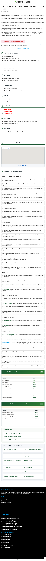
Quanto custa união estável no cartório (9, 523)
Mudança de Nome (28, 460)
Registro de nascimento (7, 320)
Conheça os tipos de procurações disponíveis (10, 524)
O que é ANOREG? (7, 467)
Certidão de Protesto (5, 539)
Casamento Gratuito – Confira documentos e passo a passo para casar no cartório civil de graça (13, 462)
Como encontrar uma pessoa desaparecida (10, 518)
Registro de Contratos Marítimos (30, 471)
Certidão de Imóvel (5, 541)
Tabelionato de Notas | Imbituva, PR (11, 439)
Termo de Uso (4, 500)
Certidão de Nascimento (6, 534)
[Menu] (1, 2)
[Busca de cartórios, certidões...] (44, 2)
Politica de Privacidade (6, 502)
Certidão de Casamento (6, 536)
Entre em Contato (4, 503)
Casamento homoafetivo (7, 303)
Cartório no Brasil (5, 553)
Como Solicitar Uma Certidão (7, 545)
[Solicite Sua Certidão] (23, 48)
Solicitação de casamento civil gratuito (10, 339)
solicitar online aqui (37, 44)
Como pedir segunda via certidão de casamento (11, 527)
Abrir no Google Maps (23, 165)
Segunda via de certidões (7, 329)
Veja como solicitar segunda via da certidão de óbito (11, 526)
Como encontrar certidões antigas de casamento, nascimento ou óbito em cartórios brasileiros (11, 476)
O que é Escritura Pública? (9, 471)
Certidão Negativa (5, 542)
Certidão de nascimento (7, 284)
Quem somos (4, 499)
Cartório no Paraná (6, 11)
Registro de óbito (5, 325)
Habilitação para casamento (8, 334)
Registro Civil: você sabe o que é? (10, 449)
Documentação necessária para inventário (9, 520)
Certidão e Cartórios (28, 467)
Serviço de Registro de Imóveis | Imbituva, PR (13, 433)
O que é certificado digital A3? (10, 454)
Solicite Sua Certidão (5, 547)
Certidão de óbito (5, 289)
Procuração (3, 544)
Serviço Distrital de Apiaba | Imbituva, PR (12, 436)
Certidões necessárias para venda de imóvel (10, 521)
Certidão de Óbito (5, 537)
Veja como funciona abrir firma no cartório (9, 529)
